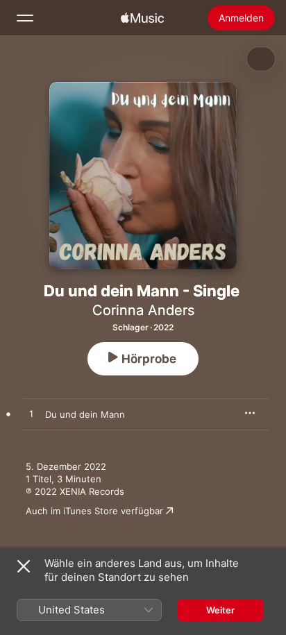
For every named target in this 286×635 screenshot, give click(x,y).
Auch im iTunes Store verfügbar (94, 510)
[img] (142, 18)
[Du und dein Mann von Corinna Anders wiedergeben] (31, 414)
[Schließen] (23, 566)
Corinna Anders (143, 310)
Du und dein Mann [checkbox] (85, 414)
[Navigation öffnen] (25, 18)
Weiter (220, 610)
